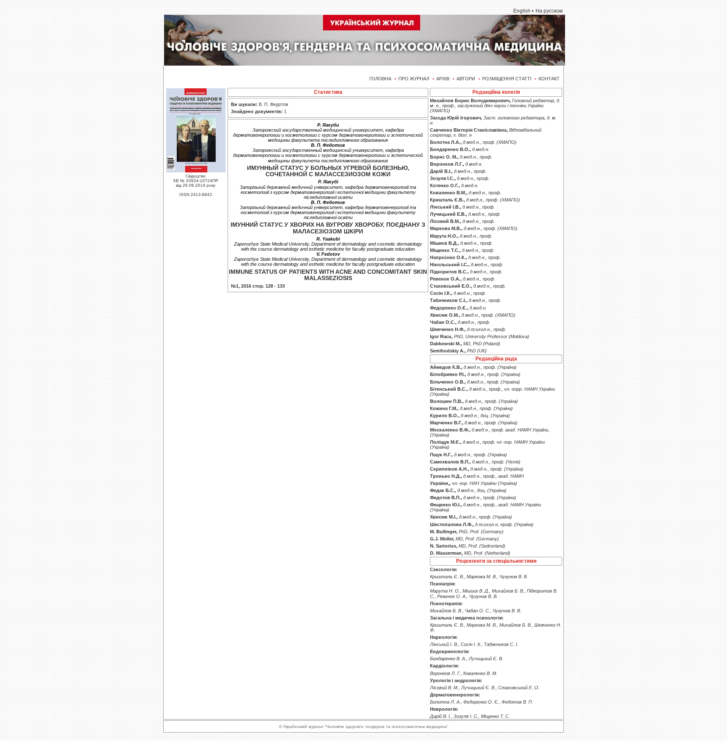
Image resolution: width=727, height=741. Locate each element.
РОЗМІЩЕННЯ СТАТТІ (506, 78)
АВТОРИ (465, 78)
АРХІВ (442, 78)
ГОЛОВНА (380, 78)
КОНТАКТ (549, 78)
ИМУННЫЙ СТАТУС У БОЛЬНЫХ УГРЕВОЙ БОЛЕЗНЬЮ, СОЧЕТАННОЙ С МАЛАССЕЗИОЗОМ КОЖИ (328, 170)
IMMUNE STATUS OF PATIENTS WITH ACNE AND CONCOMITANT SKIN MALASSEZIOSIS (328, 274)
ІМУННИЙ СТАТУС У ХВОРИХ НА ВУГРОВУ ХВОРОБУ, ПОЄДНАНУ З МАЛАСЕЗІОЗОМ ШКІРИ (328, 227)
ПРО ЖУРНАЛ (413, 78)
